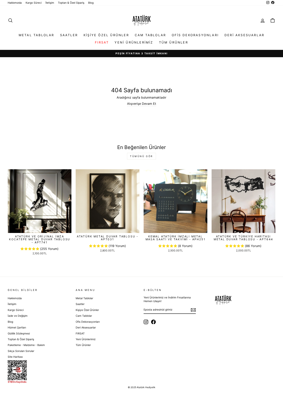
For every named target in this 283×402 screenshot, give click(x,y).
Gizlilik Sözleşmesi (19, 333)
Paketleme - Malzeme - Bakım (26, 345)
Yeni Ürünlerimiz (134, 42)
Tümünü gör (141, 156)
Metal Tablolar (36, 35)
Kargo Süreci (34, 2)
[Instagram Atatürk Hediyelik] (146, 322)
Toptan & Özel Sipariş (71, 2)
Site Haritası (15, 356)
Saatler (69, 35)
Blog (91, 2)
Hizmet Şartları (17, 327)
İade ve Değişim (18, 315)
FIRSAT (102, 42)
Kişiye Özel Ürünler (106, 35)
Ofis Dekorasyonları (195, 35)
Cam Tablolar (150, 35)
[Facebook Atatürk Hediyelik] (153, 322)
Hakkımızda (15, 2)
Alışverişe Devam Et (141, 104)
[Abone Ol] (193, 309)
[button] (30, 249)
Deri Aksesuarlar (244, 35)
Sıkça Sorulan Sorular (21, 351)
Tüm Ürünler (173, 42)
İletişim (49, 2)
